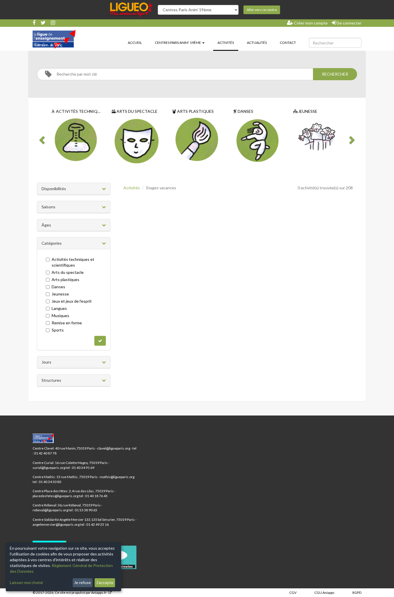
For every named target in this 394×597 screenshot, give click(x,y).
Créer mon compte (310, 22)
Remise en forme (67, 322)
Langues (59, 308)
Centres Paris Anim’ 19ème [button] (178, 42)
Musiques (60, 315)
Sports (58, 329)
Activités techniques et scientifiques (73, 262)
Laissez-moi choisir (26, 582)
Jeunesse (60, 293)
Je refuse (82, 582)
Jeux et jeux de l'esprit (72, 301)
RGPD (356, 592)
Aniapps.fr (99, 592)
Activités (227, 42)
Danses (58, 286)
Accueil (135, 42)
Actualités (257, 42)
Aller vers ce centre (262, 10)
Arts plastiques (65, 279)
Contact (288, 42)
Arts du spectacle (68, 272)
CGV (293, 592)
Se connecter (348, 22)
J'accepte (104, 582)
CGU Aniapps (324, 592)
